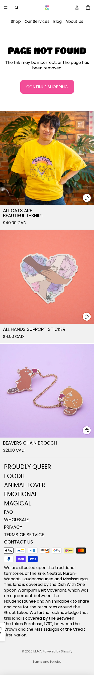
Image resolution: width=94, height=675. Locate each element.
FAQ (8, 512)
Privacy (13, 527)
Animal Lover (25, 485)
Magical (17, 503)
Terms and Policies (47, 661)
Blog (57, 21)
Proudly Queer (27, 467)
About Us (74, 21)
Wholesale (16, 519)
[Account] (76, 7)
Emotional (21, 494)
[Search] (16, 7)
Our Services (37, 21)
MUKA (37, 651)
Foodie (14, 476)
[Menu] (6, 7)
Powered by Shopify (57, 651)
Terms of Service (24, 534)
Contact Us (18, 542)
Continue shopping (47, 87)
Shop (16, 21)
